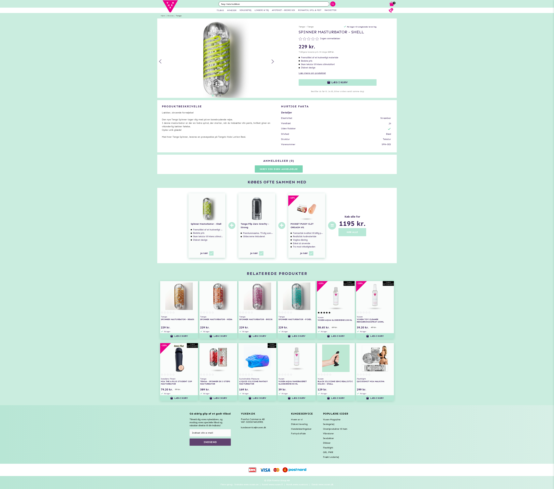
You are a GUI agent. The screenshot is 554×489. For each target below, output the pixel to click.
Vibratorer (328, 433)
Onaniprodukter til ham (335, 429)
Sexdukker (328, 438)
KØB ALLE (352, 232)
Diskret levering (299, 424)
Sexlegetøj (328, 424)
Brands (170, 16)
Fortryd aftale (298, 433)
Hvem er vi (297, 419)
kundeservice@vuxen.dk (253, 427)
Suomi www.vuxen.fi (272, 484)
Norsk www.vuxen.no (297, 484)
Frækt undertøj (331, 457)
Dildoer (327, 443)
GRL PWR (328, 452)
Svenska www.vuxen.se (246, 484)
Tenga (178, 16)
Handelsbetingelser (301, 429)
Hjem (163, 16)
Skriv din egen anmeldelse (279, 169)
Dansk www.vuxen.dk (322, 484)
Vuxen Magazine (332, 419)
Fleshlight (328, 447)
